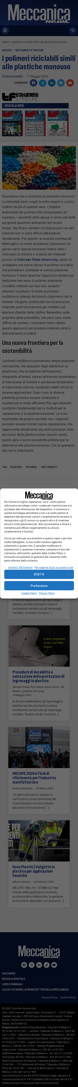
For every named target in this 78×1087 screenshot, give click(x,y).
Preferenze (39, 586)
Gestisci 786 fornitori (20, 567)
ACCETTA (39, 574)
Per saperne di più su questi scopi (54, 567)
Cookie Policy (29, 593)
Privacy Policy (47, 593)
